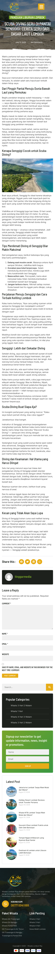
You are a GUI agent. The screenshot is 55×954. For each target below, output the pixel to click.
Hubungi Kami (16, 902)
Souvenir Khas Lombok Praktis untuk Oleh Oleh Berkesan (33, 826)
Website (5, 654)
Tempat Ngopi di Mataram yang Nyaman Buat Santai (31, 839)
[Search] (49, 687)
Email (5, 644)
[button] (41, 6)
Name (5, 634)
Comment (6, 603)
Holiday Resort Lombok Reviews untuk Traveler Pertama (32, 801)
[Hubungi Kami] (5, 903)
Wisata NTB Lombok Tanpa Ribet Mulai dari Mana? (32, 814)
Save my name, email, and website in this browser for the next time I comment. (27, 668)
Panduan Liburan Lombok (27, 17)
